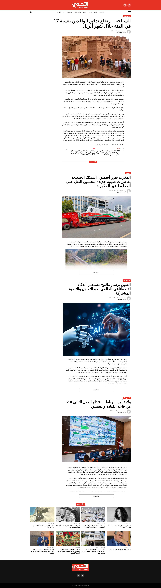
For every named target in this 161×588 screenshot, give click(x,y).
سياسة (84, 12)
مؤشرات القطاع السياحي (101, 144)
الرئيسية (102, 12)
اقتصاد (95, 12)
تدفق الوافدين (112, 144)
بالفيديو (59, 12)
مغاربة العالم (78, 12)
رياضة (90, 12)
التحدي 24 (69, 12)
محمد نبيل (119, 192)
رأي (64, 12)
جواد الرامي (119, 32)
